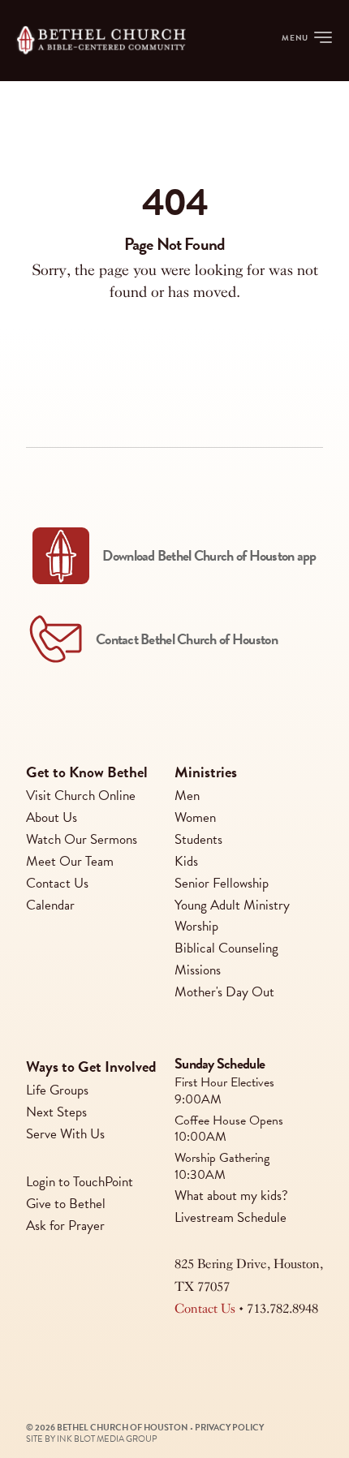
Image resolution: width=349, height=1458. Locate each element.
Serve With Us (65, 1134)
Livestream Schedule (230, 1217)
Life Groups (57, 1091)
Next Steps (56, 1112)
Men (187, 795)
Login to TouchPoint (79, 1182)
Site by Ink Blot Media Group (91, 1439)
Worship (196, 927)
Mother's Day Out (224, 992)
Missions (197, 970)
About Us (51, 817)
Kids (186, 861)
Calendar (50, 905)
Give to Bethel (66, 1203)
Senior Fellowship (221, 883)
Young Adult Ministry (232, 905)
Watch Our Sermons (81, 839)
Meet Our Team (70, 861)
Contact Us (57, 883)
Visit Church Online (81, 795)
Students (198, 839)
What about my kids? (231, 1195)
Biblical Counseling (226, 948)
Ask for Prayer (65, 1225)
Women (195, 817)
